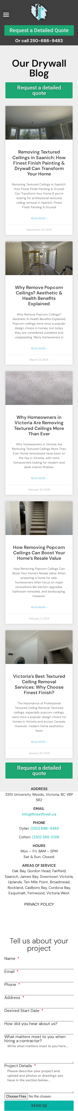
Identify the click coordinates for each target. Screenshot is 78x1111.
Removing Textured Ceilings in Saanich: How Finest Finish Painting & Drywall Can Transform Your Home (39, 163)
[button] (6, 15)
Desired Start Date (22, 1011)
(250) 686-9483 (45, 828)
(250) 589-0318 (45, 837)
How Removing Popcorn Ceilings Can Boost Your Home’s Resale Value (39, 552)
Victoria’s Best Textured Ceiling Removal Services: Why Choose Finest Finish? (39, 684)
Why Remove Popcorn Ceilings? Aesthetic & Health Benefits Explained (39, 295)
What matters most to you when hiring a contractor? (35, 1039)
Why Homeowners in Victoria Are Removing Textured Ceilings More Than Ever (39, 425)
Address (12, 997)
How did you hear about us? (30, 1024)
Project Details (18, 1066)
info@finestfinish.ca (39, 814)
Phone (10, 984)
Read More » (39, 218)
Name (10, 958)
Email (10, 971)
